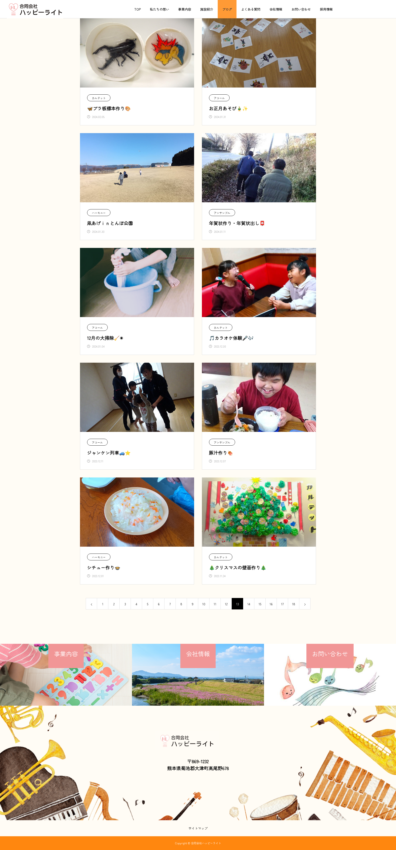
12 (226, 604)
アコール (219, 98)
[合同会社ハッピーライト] (35, 9)
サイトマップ (198, 828)
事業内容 (184, 9)
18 (293, 604)
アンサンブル (222, 213)
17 (282, 604)
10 (203, 604)
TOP (137, 9)
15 (259, 604)
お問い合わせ (301, 9)
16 (271, 604)
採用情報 (326, 9)
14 (248, 604)
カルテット (99, 98)
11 (215, 604)
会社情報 (276, 9)
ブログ (227, 9)
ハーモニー (99, 213)
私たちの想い (159, 9)
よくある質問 (250, 9)
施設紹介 (206, 9)
